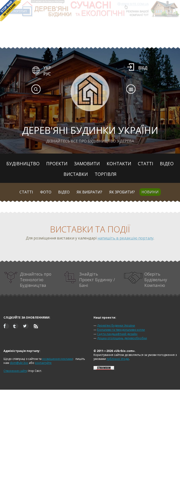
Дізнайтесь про (35, 279)
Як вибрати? (89, 192)
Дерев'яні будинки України (116, 325)
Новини (150, 192)
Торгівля (105, 174)
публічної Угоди (118, 359)
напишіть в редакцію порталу (126, 238)
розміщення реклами (57, 359)
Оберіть (155, 279)
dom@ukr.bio (19, 363)
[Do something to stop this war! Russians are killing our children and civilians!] (10, 10)
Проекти (57, 163)
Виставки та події (90, 229)
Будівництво (23, 163)
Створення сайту (15, 371)
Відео (167, 163)
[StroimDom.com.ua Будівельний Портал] (104, 369)
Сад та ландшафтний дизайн (117, 334)
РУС (47, 74)
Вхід (142, 67)
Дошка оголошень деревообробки (122, 338)
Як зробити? (122, 192)
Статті (145, 163)
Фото (45, 192)
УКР (47, 67)
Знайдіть (97, 279)
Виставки (76, 174)
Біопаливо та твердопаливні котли (121, 330)
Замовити (87, 163)
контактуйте (43, 363)
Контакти (119, 163)
